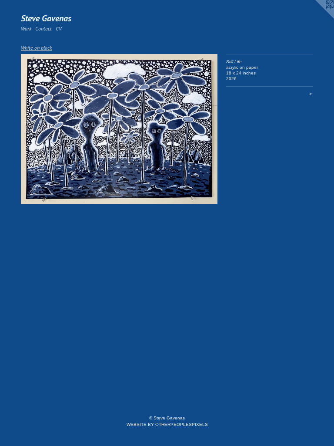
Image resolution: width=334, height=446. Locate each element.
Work (26, 28)
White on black (36, 47)
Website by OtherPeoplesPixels (167, 424)
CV (58, 28)
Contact (43, 28)
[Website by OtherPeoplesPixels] (316, 17)
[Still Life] (119, 129)
